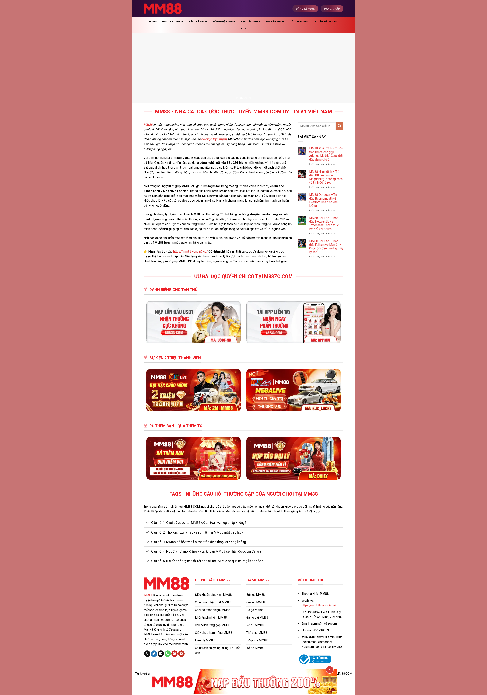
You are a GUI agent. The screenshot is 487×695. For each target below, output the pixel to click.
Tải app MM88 (299, 21)
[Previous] (141, 68)
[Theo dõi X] (147, 653)
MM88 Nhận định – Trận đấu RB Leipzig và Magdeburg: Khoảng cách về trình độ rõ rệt (326, 177)
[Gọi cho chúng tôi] (168, 653)
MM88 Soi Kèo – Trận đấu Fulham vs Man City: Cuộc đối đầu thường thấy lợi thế (326, 246)
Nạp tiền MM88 (250, 21)
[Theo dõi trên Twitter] (154, 653)
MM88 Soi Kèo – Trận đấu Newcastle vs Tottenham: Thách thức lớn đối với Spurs (324, 223)
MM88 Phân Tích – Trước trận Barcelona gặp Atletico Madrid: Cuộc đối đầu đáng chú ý (326, 154)
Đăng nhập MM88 (224, 21)
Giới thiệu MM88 (172, 21)
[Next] (345, 68)
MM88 (153, 21)
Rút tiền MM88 (275, 21)
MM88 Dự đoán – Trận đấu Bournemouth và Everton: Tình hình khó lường (324, 200)
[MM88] (163, 8)
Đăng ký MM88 (198, 21)
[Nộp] (339, 126)
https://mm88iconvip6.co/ (190, 251)
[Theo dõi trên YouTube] (181, 653)
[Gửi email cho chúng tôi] (161, 653)
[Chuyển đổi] (147, 523)
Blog (244, 28)
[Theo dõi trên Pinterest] (174, 653)
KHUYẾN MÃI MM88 (325, 21)
